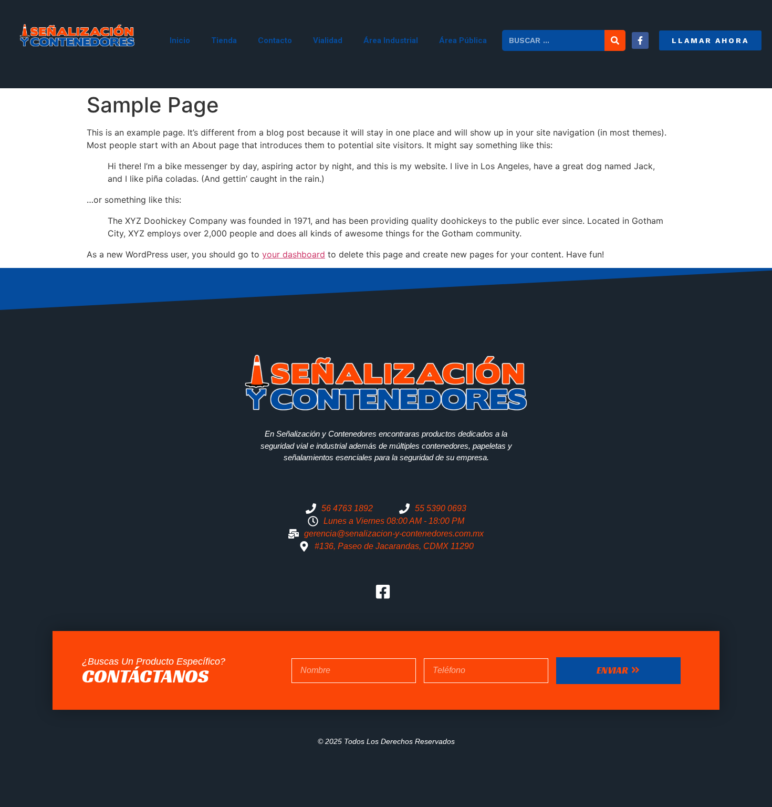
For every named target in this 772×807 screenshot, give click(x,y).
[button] (710, 40)
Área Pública (463, 40)
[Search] (614, 40)
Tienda (224, 40)
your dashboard (293, 254)
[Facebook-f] (640, 40)
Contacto (275, 40)
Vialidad (327, 40)
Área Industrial (390, 40)
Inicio (180, 40)
